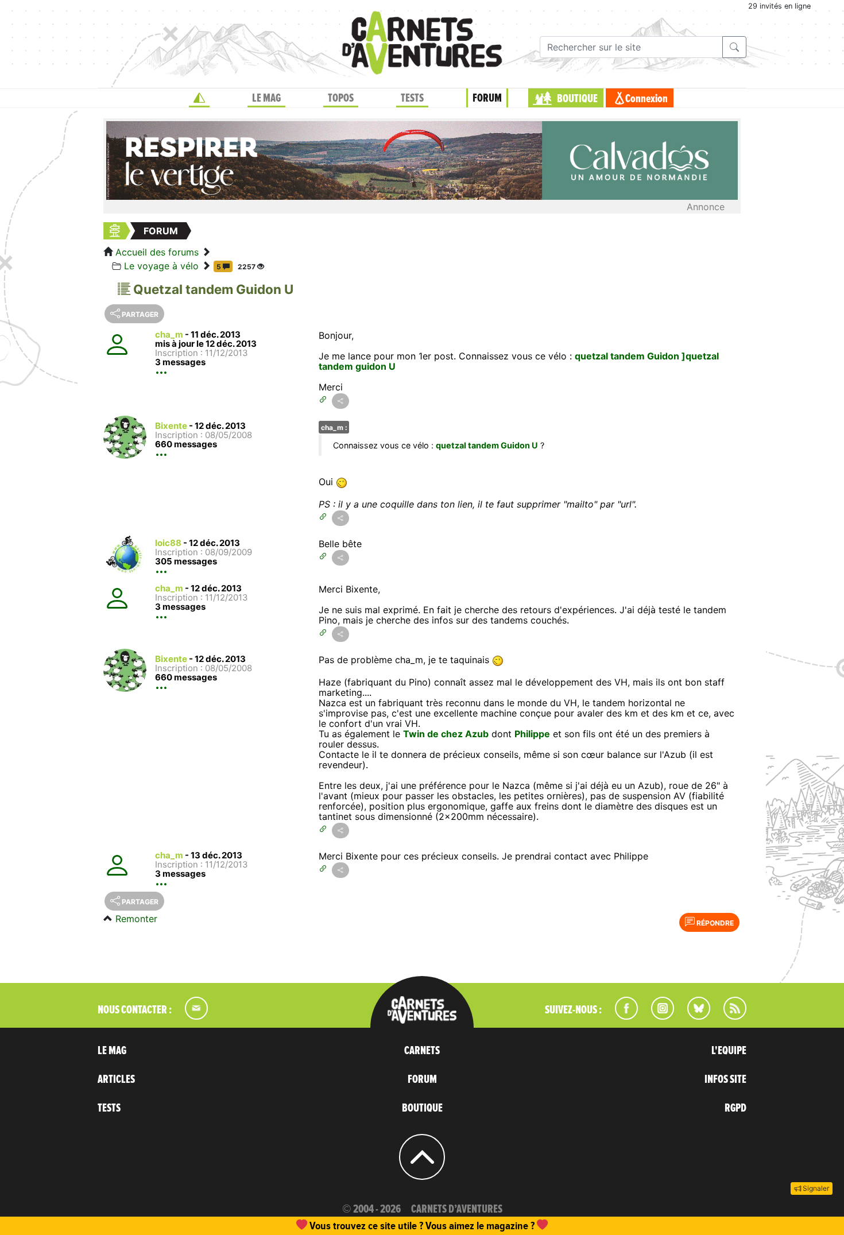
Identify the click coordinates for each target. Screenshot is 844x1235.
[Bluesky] (693, 1016)
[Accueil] (199, 98)
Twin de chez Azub (446, 734)
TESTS (412, 98)
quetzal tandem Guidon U (487, 445)
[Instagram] (658, 1016)
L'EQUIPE (728, 1050)
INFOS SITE (725, 1079)
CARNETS (422, 1050)
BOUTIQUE (577, 98)
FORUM (487, 98)
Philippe (532, 734)
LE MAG (266, 98)
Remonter (136, 918)
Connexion (646, 98)
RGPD (735, 1108)
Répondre (714, 923)
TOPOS (341, 98)
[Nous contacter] (190, 1016)
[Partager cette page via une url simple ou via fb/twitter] (340, 401)
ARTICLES (116, 1079)
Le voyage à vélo (161, 266)
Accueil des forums (157, 252)
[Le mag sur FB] (621, 1016)
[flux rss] (729, 1016)
